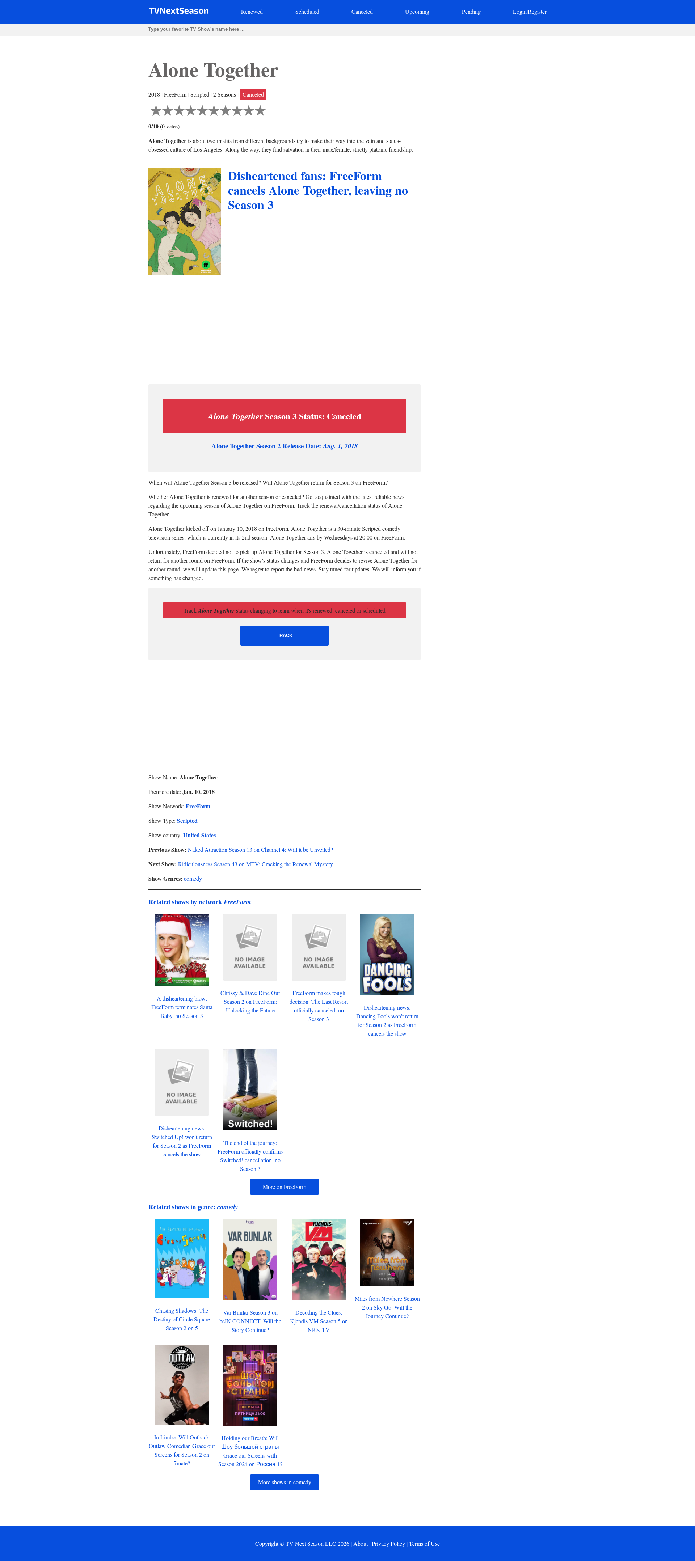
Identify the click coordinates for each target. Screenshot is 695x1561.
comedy (193, 878)
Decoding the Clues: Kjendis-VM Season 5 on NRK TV (319, 1320)
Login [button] (520, 11)
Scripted (187, 820)
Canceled (362, 11)
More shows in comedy (284, 1482)
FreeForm (198, 806)
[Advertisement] (284, 327)
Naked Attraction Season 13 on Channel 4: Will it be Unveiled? (260, 849)
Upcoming (417, 11)
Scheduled (307, 11)
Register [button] (537, 11)
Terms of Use (424, 1543)
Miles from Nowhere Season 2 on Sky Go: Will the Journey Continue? (387, 1307)
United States (199, 835)
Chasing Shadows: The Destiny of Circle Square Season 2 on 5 (181, 1319)
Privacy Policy (388, 1543)
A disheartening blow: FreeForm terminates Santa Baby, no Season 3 (181, 1006)
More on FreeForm (284, 1186)
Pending (471, 11)
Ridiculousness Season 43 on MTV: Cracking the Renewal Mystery (255, 864)
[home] (178, 12)
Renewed (252, 11)
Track (284, 635)
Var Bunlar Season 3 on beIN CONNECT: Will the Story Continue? (250, 1320)
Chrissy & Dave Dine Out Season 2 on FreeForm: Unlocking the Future (250, 1001)
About (360, 1543)
